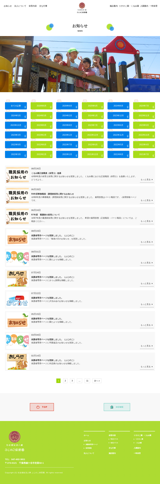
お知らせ (8, 6)
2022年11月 (118, 135)
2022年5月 (118, 145)
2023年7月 (93, 125)
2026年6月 (67, 106)
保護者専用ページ (92, 444)
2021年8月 (118, 154)
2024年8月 (118, 106)
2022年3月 (16, 154)
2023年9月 (41, 125)
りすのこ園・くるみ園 (129, 6)
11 (87, 381)
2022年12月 (92, 135)
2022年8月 (41, 145)
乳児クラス (114, 439)
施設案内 (114, 6)
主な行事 (43, 6)
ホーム (86, 435)
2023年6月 (118, 125)
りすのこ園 (139, 439)
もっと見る (146, 179)
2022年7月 (67, 145)
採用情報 (89, 448)
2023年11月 (144, 115)
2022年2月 (41, 154)
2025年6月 (93, 106)
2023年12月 (118, 115)
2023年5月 (144, 125)
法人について (20, 6)
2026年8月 (41, 106)
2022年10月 (144, 135)
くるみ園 (139, 443)
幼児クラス (114, 443)
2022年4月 (144, 145)
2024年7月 (144, 106)
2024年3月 (41, 115)
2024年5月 (16, 115)
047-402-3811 (18, 459)
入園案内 (144, 6)
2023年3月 (16, 135)
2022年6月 (93, 145)
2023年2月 (41, 135)
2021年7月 (144, 154)
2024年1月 (93, 115)
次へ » (97, 381)
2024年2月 (67, 115)
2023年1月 (67, 135)
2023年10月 (15, 125)
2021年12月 (92, 154)
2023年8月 (67, 125)
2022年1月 (67, 154)
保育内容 (33, 6)
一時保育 (154, 6)
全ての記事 (16, 106)
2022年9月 (16, 145)
